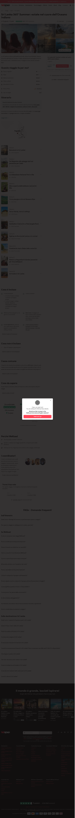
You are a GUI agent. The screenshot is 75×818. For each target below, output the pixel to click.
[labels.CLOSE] (50, 400)
